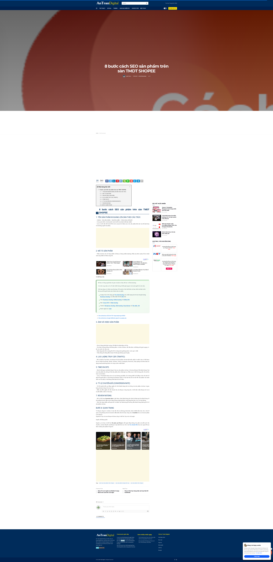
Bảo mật (160, 539)
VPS (122, 296)
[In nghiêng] (105, 511)
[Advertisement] (136, 41)
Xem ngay (174, 255)
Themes (115, 8)
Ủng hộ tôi (173, 8)
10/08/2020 (165, 220)
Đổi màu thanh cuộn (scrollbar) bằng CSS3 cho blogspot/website (169, 225)
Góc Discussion (142, 76)
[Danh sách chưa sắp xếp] (113, 511)
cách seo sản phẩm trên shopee (106, 483)
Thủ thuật (102, 8)
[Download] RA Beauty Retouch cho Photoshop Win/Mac (147, 541)
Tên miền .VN (136, 305)
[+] (123, 511)
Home (97, 133)
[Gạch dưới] (107, 511)
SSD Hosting (119, 305)
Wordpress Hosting (110, 305)
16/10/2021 (165, 212)
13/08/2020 (165, 228)
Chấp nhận (257, 556)
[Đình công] (109, 511)
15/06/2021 (135, 76)
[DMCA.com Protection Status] (100, 547)
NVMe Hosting (118, 299)
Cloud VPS (106, 302)
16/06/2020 (165, 235)
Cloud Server (126, 305)
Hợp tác (160, 542)
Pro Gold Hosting (119, 294)
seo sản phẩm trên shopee (137, 483)
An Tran (129, 76)
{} (121, 511)
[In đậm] (103, 511)
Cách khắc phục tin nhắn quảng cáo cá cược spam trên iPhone (169, 217)
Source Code (135, 8)
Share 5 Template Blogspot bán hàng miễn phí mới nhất (169, 209)
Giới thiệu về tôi (161, 537)
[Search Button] (146, 3)
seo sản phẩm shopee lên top (122, 483)
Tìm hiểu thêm (259, 553)
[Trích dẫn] (115, 511)
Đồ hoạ (109, 8)
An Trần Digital (102, 559)
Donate (160, 550)
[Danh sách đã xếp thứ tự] (111, 511)
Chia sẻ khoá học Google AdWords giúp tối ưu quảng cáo (112, 318)
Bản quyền (160, 545)
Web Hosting (114, 302)
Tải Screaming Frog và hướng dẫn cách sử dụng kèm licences (125, 542)
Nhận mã (169, 268)
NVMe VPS (127, 299)
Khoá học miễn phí (124, 8)
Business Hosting (105, 296)
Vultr (110, 308)
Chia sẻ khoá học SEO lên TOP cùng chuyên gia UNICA (111, 315)
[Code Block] (117, 511)
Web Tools (143, 8)
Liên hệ (160, 547)
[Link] (119, 511)
